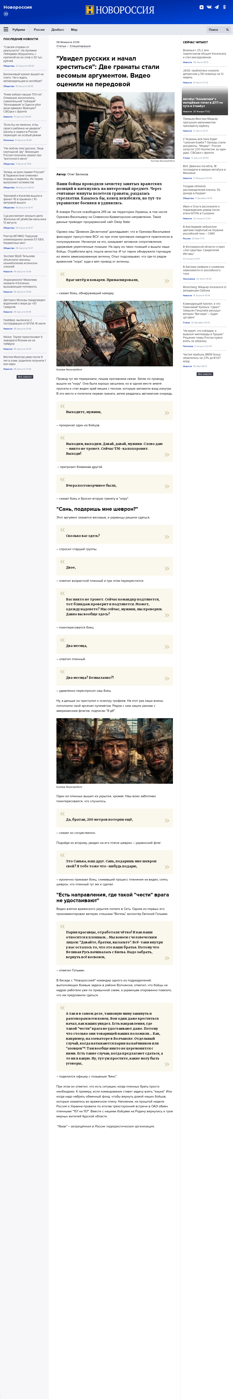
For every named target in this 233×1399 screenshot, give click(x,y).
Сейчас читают (195, 42)
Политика (8, 140)
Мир (74, 29)
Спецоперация (80, 46)
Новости (8, 116)
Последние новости (20, 39)
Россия (39, 29)
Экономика (189, 279)
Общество (9, 66)
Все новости (25, 376)
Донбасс (57, 29)
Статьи (61, 46)
